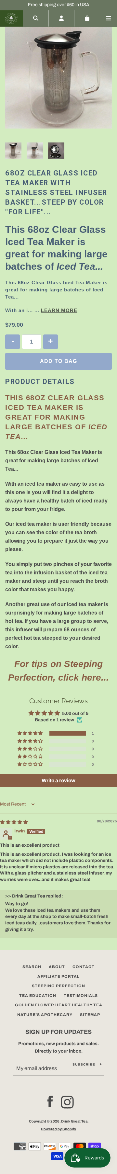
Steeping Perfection (58, 986)
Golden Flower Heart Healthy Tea (58, 1005)
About (57, 967)
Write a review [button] (58, 780)
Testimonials (81, 995)
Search (31, 967)
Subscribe (83, 1064)
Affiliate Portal (58, 976)
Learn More (59, 310)
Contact (83, 967)
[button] (31, 733)
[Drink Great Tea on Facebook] (50, 1102)
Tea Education (37, 995)
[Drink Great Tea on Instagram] (67, 1102)
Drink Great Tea (74, 1121)
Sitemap (90, 1014)
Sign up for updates (58, 1032)
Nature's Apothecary (44, 1014)
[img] (14, 822)
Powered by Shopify (58, 1129)
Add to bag (58, 361)
